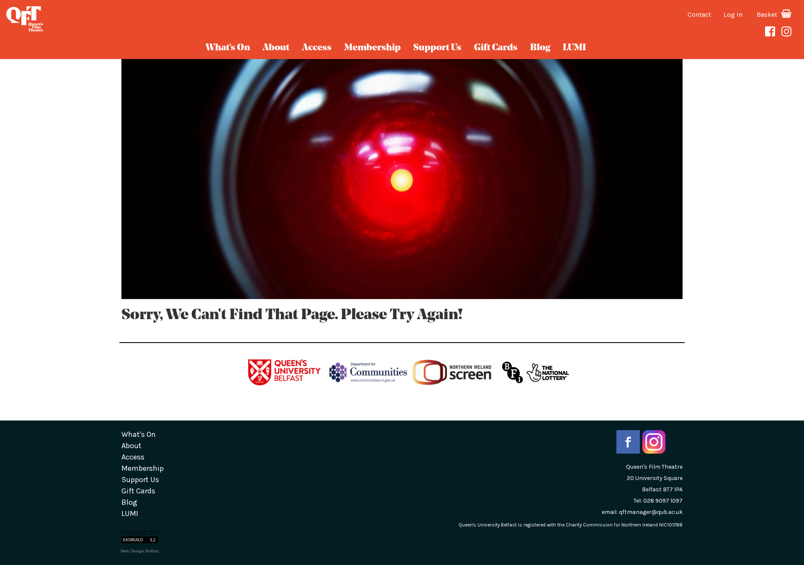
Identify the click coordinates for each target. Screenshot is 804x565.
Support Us (437, 48)
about (276, 48)
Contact (699, 14)
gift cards (496, 48)
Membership (372, 48)
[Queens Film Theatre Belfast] (134, 18)
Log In (733, 14)
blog (540, 48)
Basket (768, 14)
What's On (228, 48)
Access (317, 48)
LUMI (574, 48)
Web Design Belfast (140, 551)
